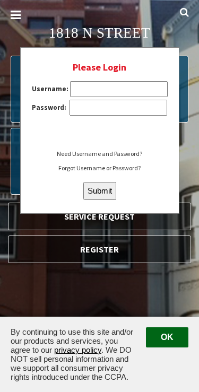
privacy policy (77, 349)
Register (99, 249)
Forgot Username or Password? (99, 168)
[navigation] (15, 15)
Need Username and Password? (99, 154)
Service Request (99, 216)
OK (167, 337)
